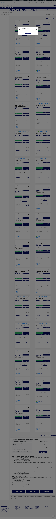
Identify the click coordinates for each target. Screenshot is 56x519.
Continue (28, 33)
